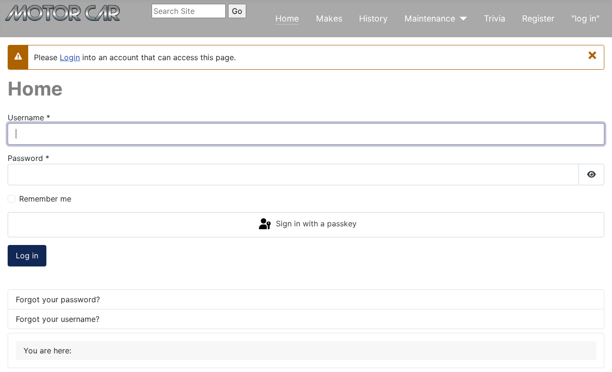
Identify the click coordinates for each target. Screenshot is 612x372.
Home (287, 18)
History (373, 18)
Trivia (494, 18)
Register (538, 18)
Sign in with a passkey (315, 224)
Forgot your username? (57, 319)
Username (29, 117)
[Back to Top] (595, 354)
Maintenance (429, 18)
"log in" (585, 18)
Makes (329, 18)
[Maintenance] (461, 18)
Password (28, 158)
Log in (27, 255)
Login (70, 57)
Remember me (45, 198)
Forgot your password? (58, 299)
